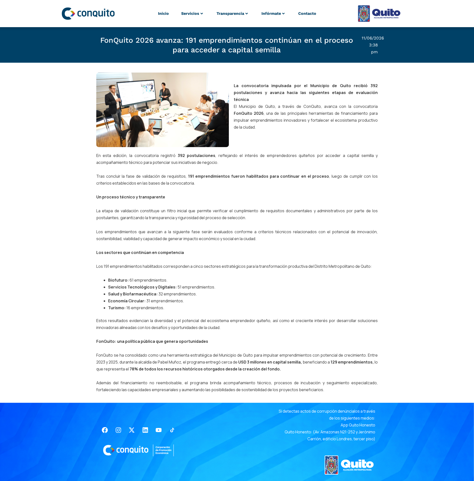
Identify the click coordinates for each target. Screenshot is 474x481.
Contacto (307, 13)
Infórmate (271, 13)
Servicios (190, 13)
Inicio (163, 13)
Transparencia (230, 13)
